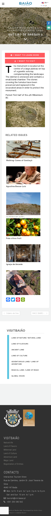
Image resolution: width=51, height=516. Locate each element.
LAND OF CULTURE (19, 356)
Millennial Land (32, 30)
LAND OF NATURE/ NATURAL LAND (26, 338)
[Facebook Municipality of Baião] (49, 23)
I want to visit (26, 61)
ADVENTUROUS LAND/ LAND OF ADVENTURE (25, 363)
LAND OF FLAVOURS (20, 344)
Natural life (8, 442)
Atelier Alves (38, 510)
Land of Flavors (10, 446)
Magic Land (8, 460)
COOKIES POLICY (21, 513)
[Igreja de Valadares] (23, 282)
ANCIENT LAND (18, 350)
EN (45, 3)
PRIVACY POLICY (9, 513)
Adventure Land (10, 457)
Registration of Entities (13, 464)
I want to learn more (26, 55)
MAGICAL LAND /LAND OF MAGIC (25, 370)
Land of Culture (10, 453)
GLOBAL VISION (18, 376)
